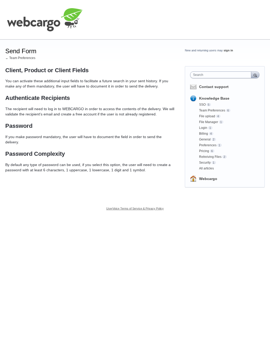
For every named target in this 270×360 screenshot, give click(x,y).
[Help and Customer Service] (44, 20)
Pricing (204, 151)
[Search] (255, 74)
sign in (228, 50)
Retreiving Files (210, 157)
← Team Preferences (20, 58)
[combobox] (222, 75)
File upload (207, 116)
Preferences (207, 145)
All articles (206, 168)
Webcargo (208, 179)
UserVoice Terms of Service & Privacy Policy (135, 208)
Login (203, 128)
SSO (202, 104)
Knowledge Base (214, 98)
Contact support (214, 87)
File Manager (208, 122)
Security (205, 162)
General (205, 139)
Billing (203, 133)
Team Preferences (212, 110)
